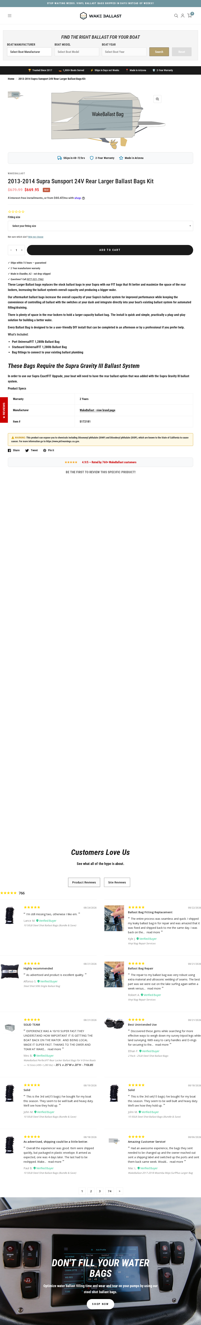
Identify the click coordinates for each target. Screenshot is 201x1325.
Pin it (51, 450)
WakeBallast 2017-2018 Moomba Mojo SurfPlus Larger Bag (160, 1173)
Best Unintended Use (142, 1024)
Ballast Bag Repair (140, 968)
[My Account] (182, 15)
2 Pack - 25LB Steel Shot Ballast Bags (148, 1055)
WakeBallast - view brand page (97, 410)
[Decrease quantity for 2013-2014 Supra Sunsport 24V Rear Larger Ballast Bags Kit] (11, 250)
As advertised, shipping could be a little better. (56, 1141)
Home (11, 78)
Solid (27, 1090)
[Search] (176, 15)
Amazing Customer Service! (146, 1141)
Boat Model (63, 44)
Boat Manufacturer (21, 44)
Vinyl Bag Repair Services (141, 943)
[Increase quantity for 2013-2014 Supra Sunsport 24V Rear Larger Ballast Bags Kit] (22, 250)
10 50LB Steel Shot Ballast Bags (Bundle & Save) (50, 925)
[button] (100, 1304)
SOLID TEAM (32, 1024)
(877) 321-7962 (35, 279)
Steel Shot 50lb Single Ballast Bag (42, 986)
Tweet (34, 450)
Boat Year (109, 44)
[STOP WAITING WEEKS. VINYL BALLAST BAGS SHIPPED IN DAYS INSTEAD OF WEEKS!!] (100, 4)
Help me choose (35, 237)
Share (16, 450)
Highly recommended (38, 968)
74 (109, 1191)
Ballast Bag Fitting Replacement (150, 912)
